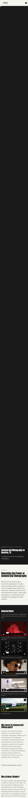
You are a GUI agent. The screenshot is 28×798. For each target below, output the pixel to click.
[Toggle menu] (26, 3)
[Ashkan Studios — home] (5, 3)
